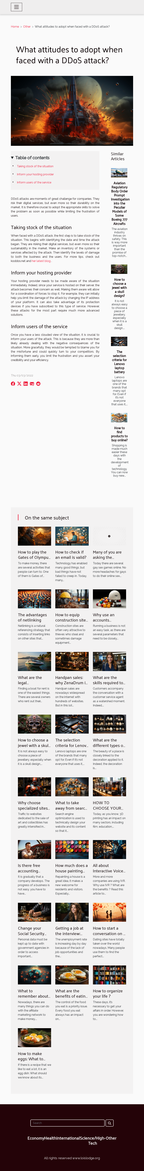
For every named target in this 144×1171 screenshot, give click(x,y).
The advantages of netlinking (32, 617)
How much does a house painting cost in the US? (71, 870)
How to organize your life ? (108, 993)
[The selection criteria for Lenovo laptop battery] (119, 341)
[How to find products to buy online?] (119, 417)
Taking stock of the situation (35, 166)
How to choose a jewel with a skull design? (119, 287)
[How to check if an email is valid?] (72, 536)
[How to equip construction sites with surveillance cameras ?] (72, 598)
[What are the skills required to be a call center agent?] (109, 661)
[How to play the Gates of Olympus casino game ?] (34, 536)
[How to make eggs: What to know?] (34, 1037)
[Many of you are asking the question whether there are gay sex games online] (109, 536)
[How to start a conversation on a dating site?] (109, 912)
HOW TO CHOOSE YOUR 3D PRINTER (107, 808)
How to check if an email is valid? (70, 554)
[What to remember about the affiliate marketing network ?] (34, 974)
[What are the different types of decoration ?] (109, 724)
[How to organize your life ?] (109, 974)
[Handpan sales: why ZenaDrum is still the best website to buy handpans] (72, 661)
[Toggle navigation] (16, 7)
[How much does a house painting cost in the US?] (72, 849)
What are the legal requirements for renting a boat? (33, 685)
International (68, 1138)
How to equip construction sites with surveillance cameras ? (71, 622)
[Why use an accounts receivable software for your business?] (109, 598)
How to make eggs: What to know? (30, 1058)
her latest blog (41, 261)
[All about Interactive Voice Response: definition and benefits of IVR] (109, 849)
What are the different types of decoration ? (109, 745)
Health (50, 1138)
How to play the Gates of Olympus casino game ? (34, 557)
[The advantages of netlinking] (34, 598)
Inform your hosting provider (35, 174)
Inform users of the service (34, 182)
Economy (36, 1138)
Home (15, 26)
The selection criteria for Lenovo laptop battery (119, 362)
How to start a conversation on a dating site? (109, 933)
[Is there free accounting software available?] (34, 849)
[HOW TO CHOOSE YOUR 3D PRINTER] (109, 786)
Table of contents (32, 157)
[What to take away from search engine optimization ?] (72, 786)
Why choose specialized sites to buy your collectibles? (33, 810)
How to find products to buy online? (119, 434)
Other (27, 26)
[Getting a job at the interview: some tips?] (72, 912)
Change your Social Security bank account (31, 933)
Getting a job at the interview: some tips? (69, 933)
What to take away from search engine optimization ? (71, 810)
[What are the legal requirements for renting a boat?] (34, 661)
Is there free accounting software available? (29, 873)
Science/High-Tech (93, 1140)
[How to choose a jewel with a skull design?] (119, 269)
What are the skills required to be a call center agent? (108, 685)
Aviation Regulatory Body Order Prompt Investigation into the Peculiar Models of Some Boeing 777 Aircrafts (120, 203)
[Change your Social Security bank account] (34, 912)
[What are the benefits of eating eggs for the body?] (72, 974)
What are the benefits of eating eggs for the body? (71, 998)
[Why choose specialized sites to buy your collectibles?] (34, 786)
